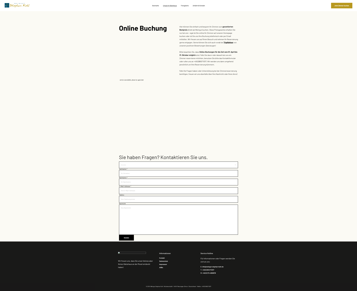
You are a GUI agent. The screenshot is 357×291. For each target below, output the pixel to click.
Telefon (121, 195)
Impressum (163, 264)
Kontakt (162, 258)
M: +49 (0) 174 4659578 (208, 273)
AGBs (161, 267)
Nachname (123, 178)
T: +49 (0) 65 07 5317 (207, 270)
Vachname (123, 169)
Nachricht (122, 204)
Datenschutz (163, 261)
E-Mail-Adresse (125, 186)
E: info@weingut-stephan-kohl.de (212, 267)
